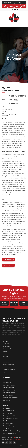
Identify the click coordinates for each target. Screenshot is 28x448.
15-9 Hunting (6, 428)
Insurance (6, 362)
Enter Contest (23, 6)
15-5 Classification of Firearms (11, 418)
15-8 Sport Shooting (8, 426)
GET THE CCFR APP (17, 6)
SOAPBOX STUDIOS (16, 439)
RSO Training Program (9, 392)
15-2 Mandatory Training (9, 410)
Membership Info (7, 382)
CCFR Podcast (7, 354)
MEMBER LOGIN (7, 2)
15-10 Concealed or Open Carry (11, 431)
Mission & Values (7, 344)
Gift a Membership (8, 395)
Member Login (7, 400)
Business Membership (9, 390)
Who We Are (6, 346)
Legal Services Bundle (9, 369)
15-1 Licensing (6, 408)
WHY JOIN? (23, 303)
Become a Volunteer (8, 349)
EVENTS (20, 2)
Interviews (6, 356)
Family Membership (8, 387)
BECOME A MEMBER (11, 6)
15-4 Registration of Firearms (11, 416)
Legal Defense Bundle (9, 372)
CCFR (13, 437)
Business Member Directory (10, 397)
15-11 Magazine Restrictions (10, 433)
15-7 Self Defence (8, 423)
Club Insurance (7, 367)
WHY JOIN (5, 6)
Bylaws (5, 351)
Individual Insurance (8, 364)
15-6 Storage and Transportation (12, 421)
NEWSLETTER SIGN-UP (14, 303)
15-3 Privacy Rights (8, 413)
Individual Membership (9, 385)
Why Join (5, 341)
